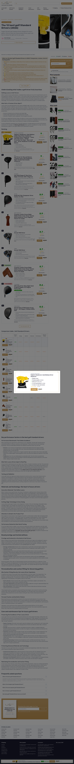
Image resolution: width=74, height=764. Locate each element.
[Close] (58, 372)
